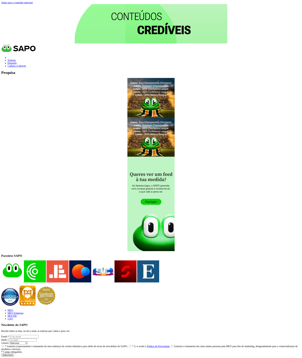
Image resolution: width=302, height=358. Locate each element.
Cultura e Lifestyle (17, 66)
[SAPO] (12, 281)
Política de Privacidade (158, 346)
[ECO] (34, 281)
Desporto (12, 63)
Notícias (12, 60)
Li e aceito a (151, 346)
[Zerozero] (80, 281)
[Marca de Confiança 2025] (10, 305)
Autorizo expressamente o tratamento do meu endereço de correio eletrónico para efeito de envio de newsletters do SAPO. (66, 346)
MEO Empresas (15, 313)
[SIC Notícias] (125, 281)
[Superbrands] (46, 305)
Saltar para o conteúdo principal (17, 2)
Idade (4, 339)
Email (5, 336)
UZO (10, 318)
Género (5, 343)
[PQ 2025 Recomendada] (28, 305)
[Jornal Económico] (57, 281)
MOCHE (12, 316)
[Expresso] (148, 281)
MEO (10, 310)
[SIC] (102, 281)
